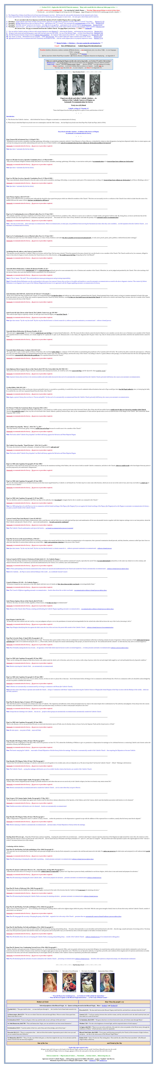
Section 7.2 (97, 38)
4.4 (101, 33)
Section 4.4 (114, 1005)
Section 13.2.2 (97, 25)
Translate (84, 54)
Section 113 (97, 36)
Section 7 (55, 31)
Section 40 (88, 28)
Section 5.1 (92, 1060)
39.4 (101, 35)
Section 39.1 (95, 35)
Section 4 (97, 33)
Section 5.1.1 (103, 1060)
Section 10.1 (98, 31)
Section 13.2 (99, 23)
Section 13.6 (100, 26)
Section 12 (98, 21)
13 (103, 21)
